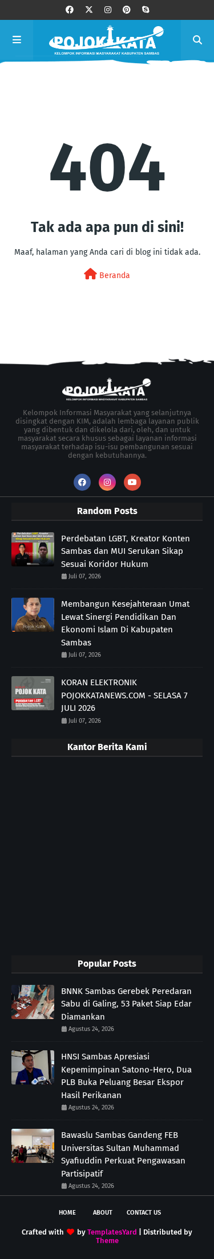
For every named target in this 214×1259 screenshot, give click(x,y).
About (102, 1212)
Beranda (113, 275)
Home (67, 1212)
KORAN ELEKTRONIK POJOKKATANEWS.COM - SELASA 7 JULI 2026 (124, 695)
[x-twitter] (89, 10)
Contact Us (144, 1212)
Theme (107, 1240)
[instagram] (108, 10)
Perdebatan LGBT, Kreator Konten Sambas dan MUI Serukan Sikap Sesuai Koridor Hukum (125, 551)
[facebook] (69, 10)
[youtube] (132, 482)
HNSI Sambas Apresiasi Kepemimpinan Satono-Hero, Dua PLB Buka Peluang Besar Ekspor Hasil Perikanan (126, 1075)
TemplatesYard (112, 1232)
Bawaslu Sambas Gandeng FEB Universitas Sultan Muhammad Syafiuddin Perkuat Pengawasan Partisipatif (123, 1154)
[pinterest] (126, 10)
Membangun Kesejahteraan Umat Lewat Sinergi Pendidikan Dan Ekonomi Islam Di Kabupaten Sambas (125, 623)
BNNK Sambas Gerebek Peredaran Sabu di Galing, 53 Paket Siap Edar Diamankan (126, 1004)
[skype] (146, 10)
